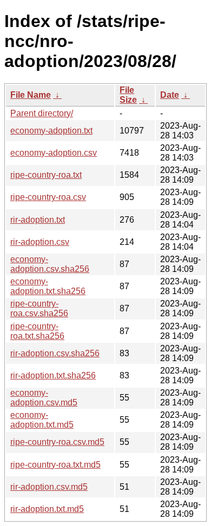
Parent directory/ (41, 113)
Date (169, 94)
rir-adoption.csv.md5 (49, 486)
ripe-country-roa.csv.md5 (57, 442)
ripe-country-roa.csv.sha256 (39, 308)
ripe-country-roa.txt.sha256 (37, 331)
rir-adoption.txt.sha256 (53, 375)
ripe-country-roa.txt (46, 174)
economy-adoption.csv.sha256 (49, 264)
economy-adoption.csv (53, 152)
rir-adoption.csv (39, 242)
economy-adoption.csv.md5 (43, 397)
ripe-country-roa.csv (48, 197)
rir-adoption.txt (37, 219)
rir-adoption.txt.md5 (47, 509)
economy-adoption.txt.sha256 (47, 286)
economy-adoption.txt (51, 130)
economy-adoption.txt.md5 (42, 419)
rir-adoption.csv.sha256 (55, 353)
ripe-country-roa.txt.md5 (55, 464)
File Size (128, 94)
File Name (30, 94)
